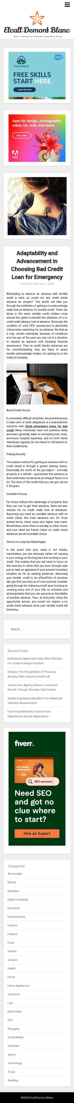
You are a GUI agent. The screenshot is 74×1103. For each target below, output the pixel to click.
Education (14, 908)
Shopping (13, 1029)
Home (11, 977)
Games (12, 951)
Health (12, 968)
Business (13, 891)
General (12, 960)
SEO (10, 1020)
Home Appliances (19, 985)
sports (12, 1054)
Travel (11, 1072)
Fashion (12, 925)
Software (13, 1046)
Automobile (15, 873)
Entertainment (16, 917)
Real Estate (15, 1011)
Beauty (12, 882)
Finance (12, 934)
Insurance (14, 994)
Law (10, 1003)
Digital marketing (18, 899)
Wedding (13, 1080)
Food (11, 942)
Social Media (15, 1037)
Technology (15, 1063)
